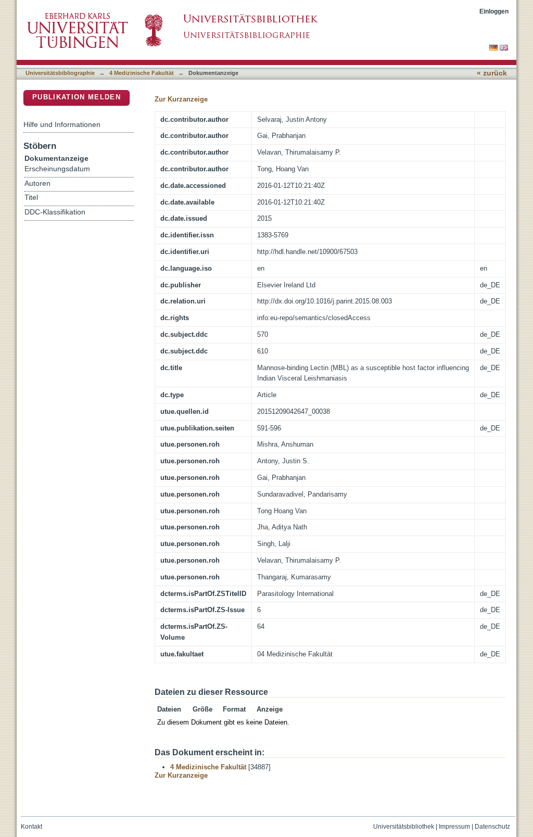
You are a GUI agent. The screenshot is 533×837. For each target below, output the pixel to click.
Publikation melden (76, 97)
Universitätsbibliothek (403, 826)
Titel (31, 197)
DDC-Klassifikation (54, 212)
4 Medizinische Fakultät (141, 73)
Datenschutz (492, 826)
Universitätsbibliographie (60, 73)
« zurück (492, 73)
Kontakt (31, 826)
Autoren (37, 183)
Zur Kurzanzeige (181, 99)
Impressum (454, 826)
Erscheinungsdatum (57, 169)
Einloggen (494, 11)
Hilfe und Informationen (61, 124)
